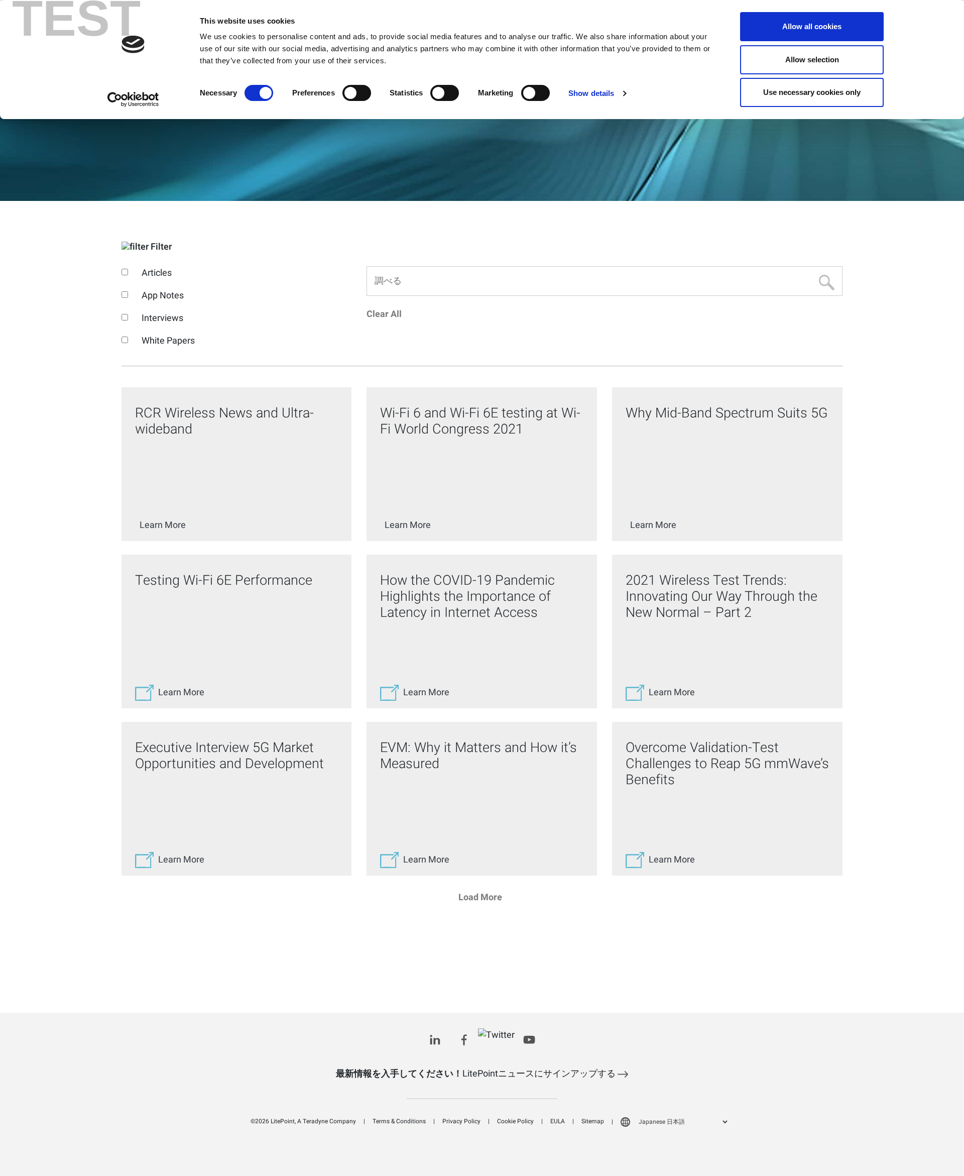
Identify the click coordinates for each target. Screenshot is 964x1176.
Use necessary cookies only (812, 92)
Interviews (162, 318)
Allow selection (812, 59)
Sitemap (592, 1121)
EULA (557, 1121)
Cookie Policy (515, 1121)
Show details (591, 93)
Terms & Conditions (399, 1121)
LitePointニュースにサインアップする (477, 1074)
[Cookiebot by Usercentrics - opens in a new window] (133, 99)
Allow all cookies (811, 26)
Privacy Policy (461, 1121)
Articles (157, 273)
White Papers (168, 341)
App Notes (163, 295)
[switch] (356, 93)
